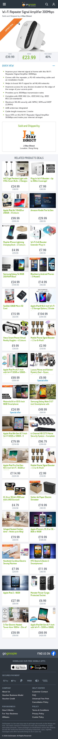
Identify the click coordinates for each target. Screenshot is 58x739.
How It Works (7, 710)
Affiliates (5, 717)
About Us (6, 692)
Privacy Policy (38, 714)
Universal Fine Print (40, 699)
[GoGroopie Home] (29, 4)
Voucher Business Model (12, 695)
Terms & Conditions (40, 710)
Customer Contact (40, 692)
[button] (46, 4)
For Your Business (10, 714)
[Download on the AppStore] (19, 667)
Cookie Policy (38, 717)
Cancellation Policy (40, 702)
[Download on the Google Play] (38, 667)
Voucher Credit (8, 699)
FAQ (34, 695)
